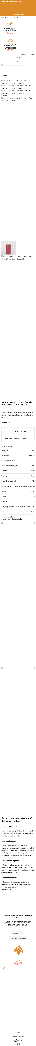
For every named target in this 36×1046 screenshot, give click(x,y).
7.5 (33, 501)
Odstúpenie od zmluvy (9, 988)
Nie (33, 481)
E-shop (4, 75)
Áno (33, 466)
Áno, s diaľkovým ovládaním (25, 486)
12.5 (33, 496)
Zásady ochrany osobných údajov (12, 981)
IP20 (33, 471)
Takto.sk (29, 1029)
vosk (33, 491)
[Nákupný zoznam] (18, 11)
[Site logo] (10, 27)
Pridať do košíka (20, 431)
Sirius (33, 476)
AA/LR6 (32, 455)
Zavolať (16, 933)
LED (33, 450)
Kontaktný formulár (18, 938)
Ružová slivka (30, 512)
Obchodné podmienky (8, 977)
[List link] (18, 969)
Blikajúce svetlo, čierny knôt (25, 507)
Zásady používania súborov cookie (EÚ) (15, 984)
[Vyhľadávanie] (18, 7)
